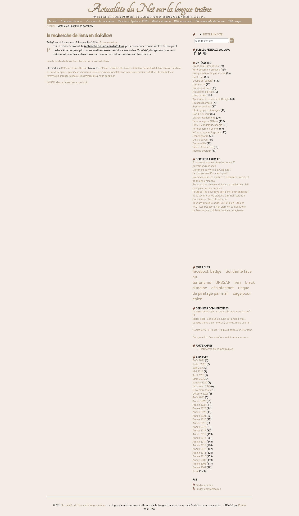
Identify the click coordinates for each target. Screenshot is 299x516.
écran (237, 283)
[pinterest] (205, 54)
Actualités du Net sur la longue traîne (149, 9)
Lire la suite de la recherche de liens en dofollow (78, 61)
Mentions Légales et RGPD (133, 21)
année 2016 (199, 434)
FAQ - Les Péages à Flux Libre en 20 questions (219, 206)
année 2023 (199, 408)
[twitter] (200, 54)
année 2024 (199, 404)
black (250, 282)
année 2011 (199, 452)
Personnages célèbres (205, 121)
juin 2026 (198, 367)
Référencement (183, 21)
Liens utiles (199, 95)
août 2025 (198, 397)
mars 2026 (199, 379)
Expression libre (202, 106)
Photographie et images (206, 110)
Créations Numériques (206, 66)
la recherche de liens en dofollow (79, 35)
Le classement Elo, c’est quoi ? (211, 173)
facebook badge (207, 271)
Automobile (199, 143)
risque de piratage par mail (221, 290)
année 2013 (199, 445)
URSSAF (222, 282)
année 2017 (199, 430)
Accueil (53, 21)
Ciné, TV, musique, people (207, 124)
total (196, 471)
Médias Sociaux (202, 150)
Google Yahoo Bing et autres (209, 73)
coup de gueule (107, 75)
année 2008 (199, 463)
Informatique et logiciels (207, 132)
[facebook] (195, 54)
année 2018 (199, 426)
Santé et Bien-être (203, 147)
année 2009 (199, 460)
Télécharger (235, 21)
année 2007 (199, 467)
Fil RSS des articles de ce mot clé (67, 82)
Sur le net (198, 77)
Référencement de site (206, 128)
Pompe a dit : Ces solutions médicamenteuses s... (222, 337)
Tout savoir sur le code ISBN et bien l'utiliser (218, 202)
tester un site (213, 34)
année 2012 (199, 449)
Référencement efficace (74, 68)
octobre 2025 (200, 393)
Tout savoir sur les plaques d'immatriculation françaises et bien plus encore (219, 197)
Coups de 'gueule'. (203, 80)
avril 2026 (198, 375)
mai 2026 (198, 371)
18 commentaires (107, 42)
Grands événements (204, 117)
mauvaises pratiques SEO (139, 72)
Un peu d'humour (202, 102)
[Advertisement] (222, 236)
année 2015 (199, 437)
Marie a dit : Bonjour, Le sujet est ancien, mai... (219, 318)
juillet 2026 (199, 364)
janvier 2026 (200, 382)
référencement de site (111, 68)
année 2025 (199, 401)
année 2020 (199, 419)
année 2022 (199, 412)
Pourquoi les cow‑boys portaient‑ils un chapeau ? (221, 191)
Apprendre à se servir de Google (211, 99)
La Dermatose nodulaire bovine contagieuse (218, 210)
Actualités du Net (203, 91)
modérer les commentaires (83, 75)
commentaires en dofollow (110, 72)
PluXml (242, 505)
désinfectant (222, 287)
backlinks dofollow (152, 68)
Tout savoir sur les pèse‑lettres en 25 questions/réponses (214, 164)
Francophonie (200, 136)
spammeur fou (87, 72)
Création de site (202, 88)
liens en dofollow (133, 68)
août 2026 (198, 360)
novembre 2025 (202, 390)
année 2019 (199, 423)
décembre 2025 (202, 386)
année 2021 (199, 415)
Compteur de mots (72, 21)
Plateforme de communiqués (216, 349)
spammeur (73, 72)
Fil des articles (204, 485)
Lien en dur (199, 84)
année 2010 (199, 456)
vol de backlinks (162, 72)
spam (63, 72)
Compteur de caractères (100, 21)
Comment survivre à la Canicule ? (212, 169)
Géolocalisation (161, 21)
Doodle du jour (201, 114)
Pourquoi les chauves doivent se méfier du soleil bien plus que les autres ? (221, 186)
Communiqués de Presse (210, 21)
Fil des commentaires (208, 489)
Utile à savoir (200, 139)
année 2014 (199, 441)
